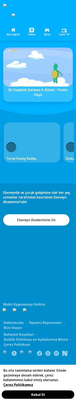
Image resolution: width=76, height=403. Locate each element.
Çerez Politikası (17, 344)
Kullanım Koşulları (19, 334)
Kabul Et (38, 394)
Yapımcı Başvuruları (45, 322)
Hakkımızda (14, 322)
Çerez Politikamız (18, 384)
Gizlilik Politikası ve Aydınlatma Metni (36, 339)
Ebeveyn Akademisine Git (36, 220)
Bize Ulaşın (13, 327)
